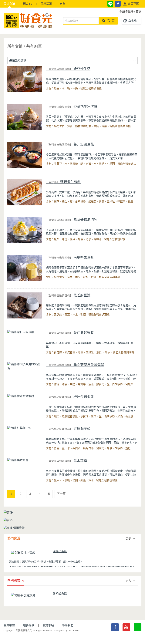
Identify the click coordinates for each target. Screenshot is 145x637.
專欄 (46, 3)
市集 (63, 3)
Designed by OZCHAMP (66, 630)
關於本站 (48, 625)
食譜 (9, 3)
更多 (128, 538)
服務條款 (28, 625)
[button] (131, 4)
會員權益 (9, 625)
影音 (27, 3)
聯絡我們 (67, 625)
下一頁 (61, 493)
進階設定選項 (17, 60)
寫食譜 (132, 20)
